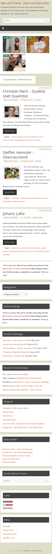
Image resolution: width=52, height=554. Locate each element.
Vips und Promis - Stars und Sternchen (25, 3)
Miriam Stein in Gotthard (12, 356)
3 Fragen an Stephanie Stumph (15, 352)
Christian (14, 137)
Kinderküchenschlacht (34, 198)
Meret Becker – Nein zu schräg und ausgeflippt (31, 382)
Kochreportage (15, 251)
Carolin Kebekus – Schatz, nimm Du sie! (18, 348)
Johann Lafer (14, 213)
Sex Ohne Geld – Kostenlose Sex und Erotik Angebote (23, 424)
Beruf (13, 248)
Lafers (32, 251)
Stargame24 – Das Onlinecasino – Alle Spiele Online (23, 427)
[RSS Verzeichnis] (8, 508)
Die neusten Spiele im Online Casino (16, 456)
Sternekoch (30, 140)
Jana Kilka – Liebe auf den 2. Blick (16, 340)
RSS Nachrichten (9, 420)
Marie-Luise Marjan (21, 374)
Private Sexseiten (9, 462)
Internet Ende (8, 412)
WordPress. (38, 551)
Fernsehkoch (33, 137)
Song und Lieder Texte (11, 459)
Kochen (38, 100)
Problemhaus (8, 416)
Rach (12, 140)
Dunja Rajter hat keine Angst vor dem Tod (26, 386)
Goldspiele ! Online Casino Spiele (15, 408)
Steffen (15, 201)
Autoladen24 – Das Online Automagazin (17, 452)
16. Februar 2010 (27, 161)
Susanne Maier (12, 100)
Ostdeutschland (40, 251)
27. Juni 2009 (25, 217)
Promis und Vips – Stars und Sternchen (17, 449)
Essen (26, 137)
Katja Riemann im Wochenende (29, 378)
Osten (48, 251)
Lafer (27, 251)
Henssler (23, 198)
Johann (43, 248)
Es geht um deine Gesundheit (18, 269)
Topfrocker (21, 201)
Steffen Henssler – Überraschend (18, 155)
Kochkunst (6, 140)
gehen (32, 248)
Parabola (27, 551)
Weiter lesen (10, 131)
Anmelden (7, 526)
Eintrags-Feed (8, 530)
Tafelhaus (37, 140)
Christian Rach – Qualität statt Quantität (24, 93)
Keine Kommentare (45, 88)
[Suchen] (46, 21)
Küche (23, 251)
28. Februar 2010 (27, 100)
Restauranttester (20, 140)
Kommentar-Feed (9, 534)
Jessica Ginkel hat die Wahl (13, 344)
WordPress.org (8, 538)
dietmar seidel (8, 390)
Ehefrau (20, 137)
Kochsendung (7, 201)
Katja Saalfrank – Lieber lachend (28, 390)
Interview (38, 248)
